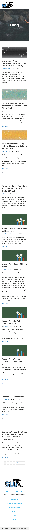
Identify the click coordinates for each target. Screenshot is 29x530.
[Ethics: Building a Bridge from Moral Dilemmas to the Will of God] (14, 95)
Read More (5, 86)
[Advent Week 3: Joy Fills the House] (14, 255)
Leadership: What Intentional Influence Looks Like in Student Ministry (14, 63)
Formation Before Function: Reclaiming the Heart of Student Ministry (14, 188)
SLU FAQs (14, 512)
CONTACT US (14, 500)
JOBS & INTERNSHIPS (14, 508)
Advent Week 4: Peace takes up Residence (14, 229)
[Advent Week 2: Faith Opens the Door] (14, 312)
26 (17, 463)
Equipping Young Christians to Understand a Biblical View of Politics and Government (14, 435)
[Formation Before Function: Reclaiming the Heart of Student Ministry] (14, 177)
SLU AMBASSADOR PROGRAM (14, 504)
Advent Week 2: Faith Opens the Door (11, 322)
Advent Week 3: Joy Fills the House (14, 265)
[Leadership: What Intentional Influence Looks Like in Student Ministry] (14, 52)
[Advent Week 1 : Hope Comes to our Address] (14, 350)
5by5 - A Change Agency (21, 528)
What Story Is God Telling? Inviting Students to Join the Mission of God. (14, 146)
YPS (15, 516)
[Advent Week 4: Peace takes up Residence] (14, 220)
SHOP (14, 520)
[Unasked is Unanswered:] (14, 388)
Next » (22, 463)
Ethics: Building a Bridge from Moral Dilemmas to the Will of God (14, 106)
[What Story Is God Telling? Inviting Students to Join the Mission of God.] (14, 135)
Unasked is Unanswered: (13, 396)
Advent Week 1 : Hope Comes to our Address (12, 360)
